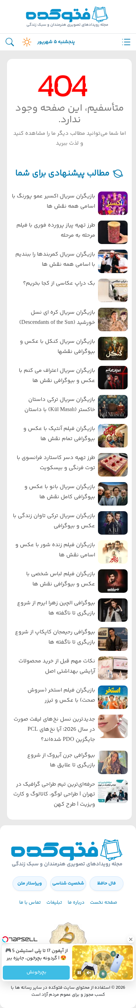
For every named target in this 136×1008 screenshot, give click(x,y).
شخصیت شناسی (68, 883)
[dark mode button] (25, 42)
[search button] (9, 42)
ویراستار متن (29, 883)
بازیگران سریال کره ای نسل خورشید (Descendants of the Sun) (57, 317)
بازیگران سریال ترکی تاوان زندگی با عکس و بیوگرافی (54, 521)
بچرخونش (36, 972)
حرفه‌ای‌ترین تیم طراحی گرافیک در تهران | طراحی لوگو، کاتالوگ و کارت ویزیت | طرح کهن (54, 794)
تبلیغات (54, 902)
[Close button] (130, 939)
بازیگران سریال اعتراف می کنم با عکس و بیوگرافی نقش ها (57, 375)
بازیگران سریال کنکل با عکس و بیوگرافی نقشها (57, 346)
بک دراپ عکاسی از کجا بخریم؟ (59, 283)
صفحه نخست (103, 902)
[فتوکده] (68, 17)
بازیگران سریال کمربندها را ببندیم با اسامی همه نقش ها (55, 259)
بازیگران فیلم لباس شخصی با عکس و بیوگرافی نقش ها (60, 579)
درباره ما (76, 902)
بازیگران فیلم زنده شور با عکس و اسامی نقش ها (55, 550)
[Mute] (89, 972)
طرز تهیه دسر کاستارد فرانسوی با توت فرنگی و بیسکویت (56, 462)
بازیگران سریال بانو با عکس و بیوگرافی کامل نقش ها (59, 491)
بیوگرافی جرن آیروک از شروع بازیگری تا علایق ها (61, 760)
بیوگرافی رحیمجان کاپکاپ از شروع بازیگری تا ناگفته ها (55, 637)
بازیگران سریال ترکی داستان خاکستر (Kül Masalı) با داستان (59, 404)
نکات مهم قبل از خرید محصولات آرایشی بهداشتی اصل (56, 666)
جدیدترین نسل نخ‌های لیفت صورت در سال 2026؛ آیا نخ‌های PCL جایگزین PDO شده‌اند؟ (54, 729)
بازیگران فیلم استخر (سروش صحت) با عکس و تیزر (61, 695)
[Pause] (79, 972)
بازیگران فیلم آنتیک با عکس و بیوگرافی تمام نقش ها (59, 433)
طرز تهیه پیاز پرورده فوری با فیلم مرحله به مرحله (55, 230)
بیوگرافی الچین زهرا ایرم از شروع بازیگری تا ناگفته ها (56, 608)
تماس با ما (30, 902)
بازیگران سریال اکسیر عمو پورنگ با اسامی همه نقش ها (53, 201)
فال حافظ (106, 883)
